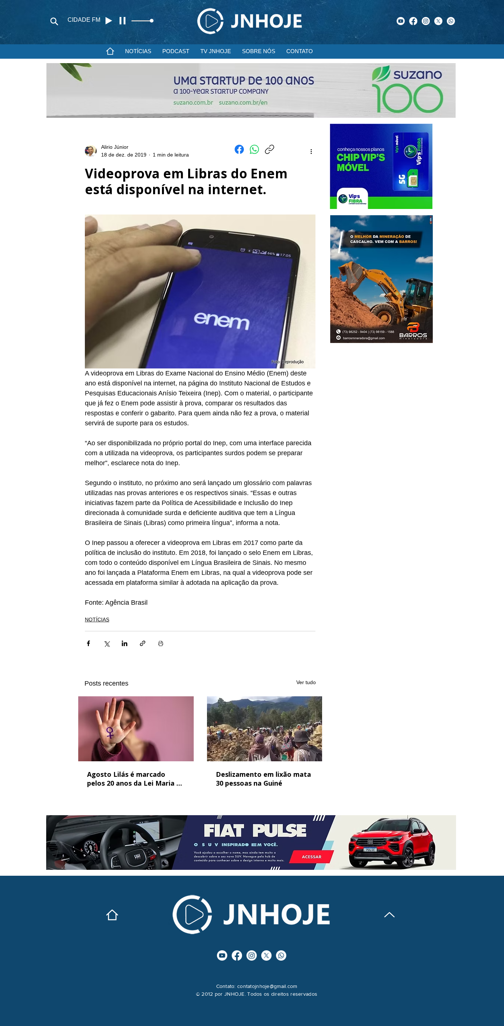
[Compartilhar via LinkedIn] (124, 643)
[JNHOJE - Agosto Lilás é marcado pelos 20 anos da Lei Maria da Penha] (136, 728)
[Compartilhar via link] (142, 643)
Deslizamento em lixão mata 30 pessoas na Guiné (263, 778)
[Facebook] (413, 21)
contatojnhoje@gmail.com (267, 986)
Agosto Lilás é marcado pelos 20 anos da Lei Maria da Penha (135, 778)
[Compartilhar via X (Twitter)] (106, 643)
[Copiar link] (269, 149)
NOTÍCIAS (97, 619)
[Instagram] (426, 21)
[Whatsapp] (451, 21)
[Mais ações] (311, 151)
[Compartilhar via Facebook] (88, 643)
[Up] (389, 914)
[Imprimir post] (160, 643)
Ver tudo (306, 682)
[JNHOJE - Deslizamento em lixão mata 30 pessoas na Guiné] (264, 728)
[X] (438, 21)
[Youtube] (401, 21)
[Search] (54, 21)
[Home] (110, 51)
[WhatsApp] (254, 149)
